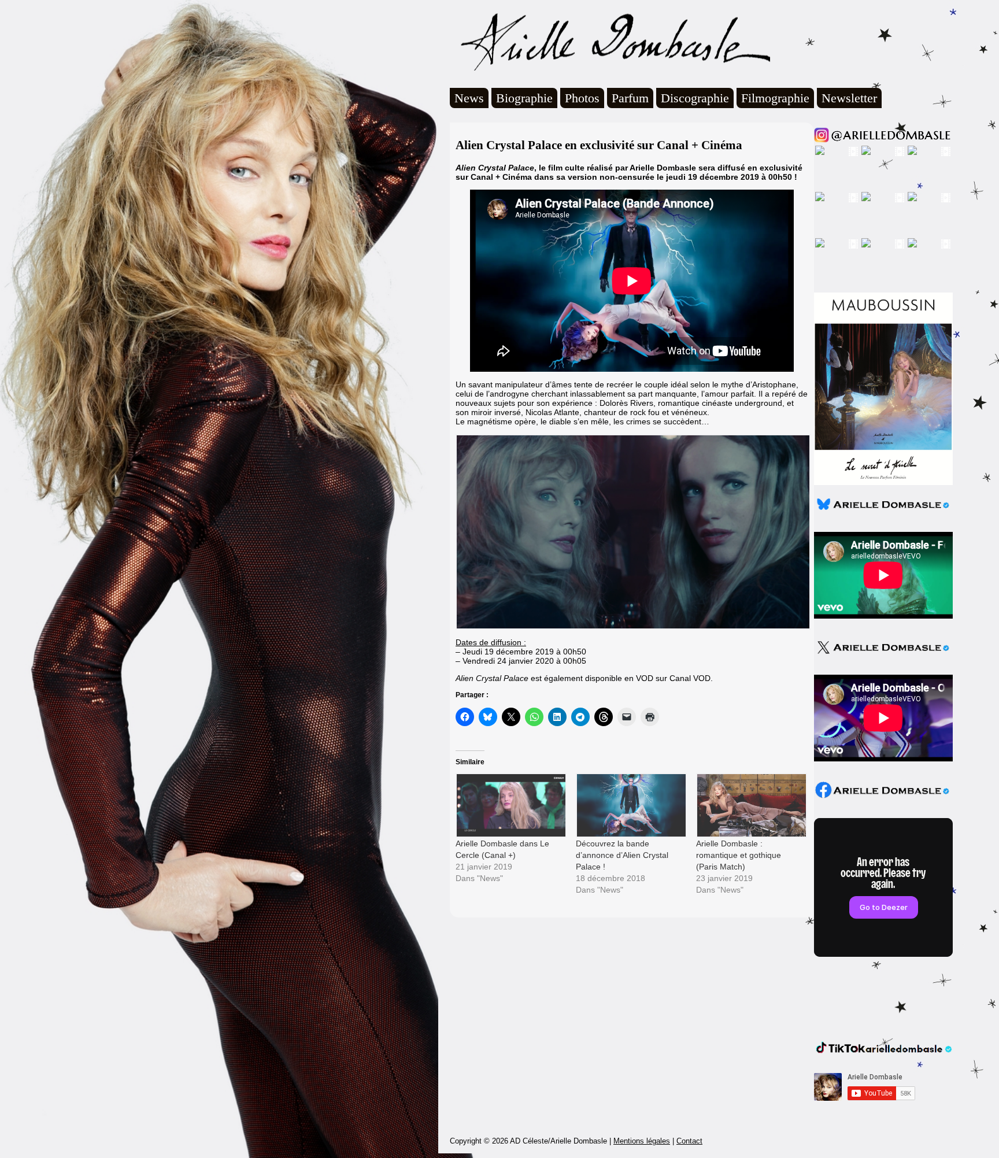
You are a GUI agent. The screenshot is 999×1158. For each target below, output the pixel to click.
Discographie (695, 98)
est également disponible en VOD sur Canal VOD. (584, 678)
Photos (582, 98)
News (469, 98)
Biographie (524, 98)
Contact (689, 1141)
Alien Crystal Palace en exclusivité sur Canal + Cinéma (599, 145)
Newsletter (849, 98)
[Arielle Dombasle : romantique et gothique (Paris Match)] (750, 805)
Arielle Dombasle (610, 41)
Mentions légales (641, 1141)
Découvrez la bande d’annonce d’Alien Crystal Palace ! (622, 855)
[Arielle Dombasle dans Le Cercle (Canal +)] (510, 805)
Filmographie (775, 98)
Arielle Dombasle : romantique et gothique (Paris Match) (738, 855)
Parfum (630, 98)
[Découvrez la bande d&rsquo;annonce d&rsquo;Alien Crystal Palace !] (630, 805)
